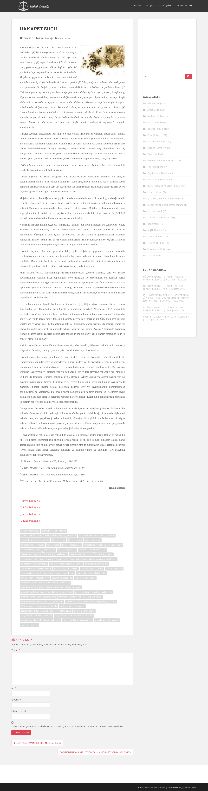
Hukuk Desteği (45, 38)
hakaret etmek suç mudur (32, 545)
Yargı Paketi (153, 255)
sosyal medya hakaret (84, 610)
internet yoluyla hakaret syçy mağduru (38, 596)
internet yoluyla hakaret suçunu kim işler (93, 592)
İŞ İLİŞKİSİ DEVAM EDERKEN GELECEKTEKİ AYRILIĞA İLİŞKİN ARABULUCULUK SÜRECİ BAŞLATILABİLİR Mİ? (166, 298)
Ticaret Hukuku (155, 236)
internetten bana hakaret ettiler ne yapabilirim (42, 601)
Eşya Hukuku (154, 154)
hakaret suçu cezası (67, 549)
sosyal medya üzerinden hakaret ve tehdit (74, 615)
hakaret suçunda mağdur (96, 563)
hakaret (110, 535)
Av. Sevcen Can (184, 5)
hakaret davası (75, 540)
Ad (13, 688)
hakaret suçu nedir (103, 554)
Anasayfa (136, 5)
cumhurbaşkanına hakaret (54, 530)
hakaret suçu (49, 549)
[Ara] (188, 76)
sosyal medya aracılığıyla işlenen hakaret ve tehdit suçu (46, 610)
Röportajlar (153, 223)
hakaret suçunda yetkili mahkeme (36, 568)
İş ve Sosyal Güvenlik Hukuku (162, 198)
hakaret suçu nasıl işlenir (55, 554)
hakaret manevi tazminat (95, 545)
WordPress (173, 787)
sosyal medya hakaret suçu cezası (36, 615)
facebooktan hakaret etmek (91, 535)
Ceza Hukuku (64, 38)
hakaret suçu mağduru (31, 554)
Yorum (15, 650)
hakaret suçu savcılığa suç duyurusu (37, 559)
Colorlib (142, 787)
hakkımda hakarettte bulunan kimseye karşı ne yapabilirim (47, 573)
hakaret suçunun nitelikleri (66, 568)
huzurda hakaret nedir (62, 578)
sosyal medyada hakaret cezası (77, 620)
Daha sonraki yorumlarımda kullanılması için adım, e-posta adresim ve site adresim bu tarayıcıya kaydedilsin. (68, 726)
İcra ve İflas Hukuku (157, 179)
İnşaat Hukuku (154, 192)
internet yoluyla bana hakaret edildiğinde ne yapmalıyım (46, 592)
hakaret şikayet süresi (31, 549)
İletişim (149, 5)
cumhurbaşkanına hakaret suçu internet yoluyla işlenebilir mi (48, 535)
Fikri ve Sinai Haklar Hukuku (161, 160)
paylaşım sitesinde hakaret (72, 606)
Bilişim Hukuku (155, 122)
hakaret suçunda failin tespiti (34, 563)
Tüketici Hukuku (155, 242)
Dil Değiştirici (165, 5)
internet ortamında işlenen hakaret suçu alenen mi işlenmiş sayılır (51, 587)
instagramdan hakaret (85, 578)
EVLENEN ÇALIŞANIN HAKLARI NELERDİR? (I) (165, 318)
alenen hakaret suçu (30, 530)
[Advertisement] (167, 44)
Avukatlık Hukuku (156, 116)
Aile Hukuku (153, 103)
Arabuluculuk (154, 109)
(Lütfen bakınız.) (30, 500)
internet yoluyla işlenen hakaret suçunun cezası (80, 596)
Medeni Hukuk (154, 211)
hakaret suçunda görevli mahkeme (66, 563)
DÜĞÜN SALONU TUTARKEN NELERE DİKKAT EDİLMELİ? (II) (163, 287)
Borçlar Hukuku (155, 128)
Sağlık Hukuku (154, 230)
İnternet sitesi (18, 711)
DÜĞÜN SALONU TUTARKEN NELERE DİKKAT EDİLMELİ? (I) (163, 309)
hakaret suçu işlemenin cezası (92, 549)
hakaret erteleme (92, 540)
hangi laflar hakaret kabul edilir (91, 573)
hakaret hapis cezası (71, 545)
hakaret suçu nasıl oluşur (81, 554)
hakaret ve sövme (114, 568)
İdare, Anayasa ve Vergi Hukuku (163, 185)
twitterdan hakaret (29, 625)
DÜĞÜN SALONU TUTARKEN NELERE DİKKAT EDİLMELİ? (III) (163, 278)
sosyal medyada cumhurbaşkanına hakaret (40, 620)
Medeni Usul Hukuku (158, 217)
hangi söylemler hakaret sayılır (35, 578)
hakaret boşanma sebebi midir (35, 540)
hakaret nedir (115, 545)
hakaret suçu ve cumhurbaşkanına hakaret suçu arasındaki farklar (86, 559)
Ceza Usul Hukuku (156, 141)
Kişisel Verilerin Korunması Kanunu (165, 204)
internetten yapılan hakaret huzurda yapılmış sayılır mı (91, 601)
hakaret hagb (53, 545)
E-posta (16, 699)
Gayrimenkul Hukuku (158, 173)
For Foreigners (155, 166)
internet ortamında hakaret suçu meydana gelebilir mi (45, 582)
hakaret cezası (58, 540)
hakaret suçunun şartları (92, 568)
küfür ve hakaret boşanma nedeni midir (39, 606)
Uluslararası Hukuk (157, 249)
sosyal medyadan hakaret (107, 620)
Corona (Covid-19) (157, 147)
